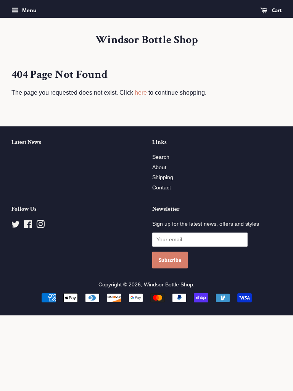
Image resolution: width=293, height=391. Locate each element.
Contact (161, 188)
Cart (276, 10)
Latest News (26, 142)
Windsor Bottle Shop (146, 40)
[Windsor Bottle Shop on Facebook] (28, 226)
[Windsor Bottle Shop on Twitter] (15, 226)
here (141, 92)
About (159, 167)
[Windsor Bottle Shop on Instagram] (40, 226)
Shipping (162, 177)
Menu (29, 10)
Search (160, 157)
